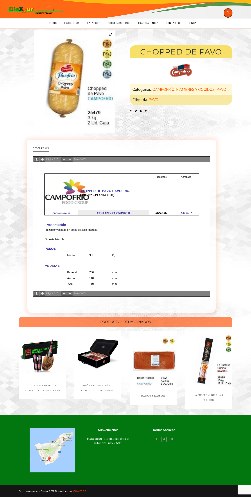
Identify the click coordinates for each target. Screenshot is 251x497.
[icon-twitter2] (165, 439)
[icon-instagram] (171, 439)
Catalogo (94, 23)
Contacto (173, 23)
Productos (72, 23)
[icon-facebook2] (157, 439)
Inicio (53, 23)
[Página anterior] (36, 159)
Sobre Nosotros (119, 23)
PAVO (221, 89)
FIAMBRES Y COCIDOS (195, 89)
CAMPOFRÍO (163, 89)
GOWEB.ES (79, 491)
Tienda (191, 23)
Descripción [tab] (41, 148)
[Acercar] (70, 159)
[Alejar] (64, 159)
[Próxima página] (42, 159)
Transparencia (148, 23)
